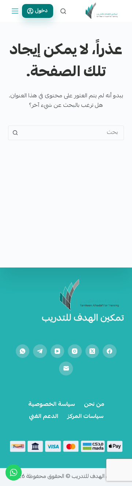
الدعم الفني (43, 417)
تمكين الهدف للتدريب (83, 318)
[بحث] (63, 11)
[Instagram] (75, 351)
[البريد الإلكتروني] (66, 368)
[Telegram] (40, 351)
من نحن (94, 405)
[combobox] (73, 133)
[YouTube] (58, 351)
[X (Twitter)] (92, 351)
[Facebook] (110, 351)
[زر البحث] (15, 133)
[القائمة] (15, 11)
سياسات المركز (85, 417)
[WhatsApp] (23, 351)
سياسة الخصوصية (51, 405)
